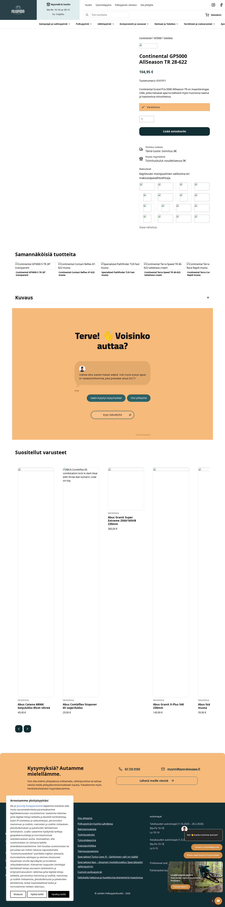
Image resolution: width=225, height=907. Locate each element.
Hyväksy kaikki (59, 894)
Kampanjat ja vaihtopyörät (53, 23)
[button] (18, 728)
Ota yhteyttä (147, 5)
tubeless (168, 38)
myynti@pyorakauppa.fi (183, 769)
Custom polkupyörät (90, 872)
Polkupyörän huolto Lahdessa (95, 823)
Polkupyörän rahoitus (126, 5)
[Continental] (148, 45)
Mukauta (18, 894)
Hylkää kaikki (37, 894)
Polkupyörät (82, 23)
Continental (145, 38)
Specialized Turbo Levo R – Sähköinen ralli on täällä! (108, 856)
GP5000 (158, 38)
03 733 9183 (132, 769)
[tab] (112, 297)
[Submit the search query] (87, 15)
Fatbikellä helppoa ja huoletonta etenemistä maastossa (110, 877)
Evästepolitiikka (87, 845)
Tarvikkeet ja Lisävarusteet (198, 23)
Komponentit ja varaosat (133, 23)
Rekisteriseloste (87, 829)
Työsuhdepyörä (103, 5)
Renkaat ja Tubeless (165, 23)
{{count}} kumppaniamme (30, 805)
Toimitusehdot (86, 834)
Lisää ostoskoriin (174, 131)
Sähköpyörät (104, 23)
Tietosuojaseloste (88, 851)
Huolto (88, 5)
